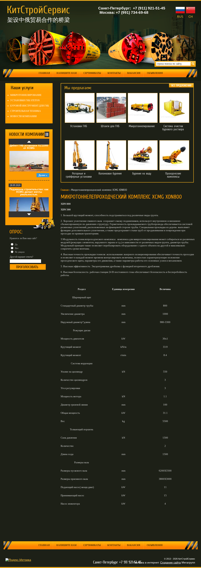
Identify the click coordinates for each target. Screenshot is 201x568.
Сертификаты (92, 73)
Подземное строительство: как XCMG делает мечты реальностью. (28, 182)
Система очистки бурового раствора (173, 128)
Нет (16, 248)
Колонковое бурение (110, 173)
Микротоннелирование (142, 126)
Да (15, 244)
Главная (44, 73)
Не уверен (19, 252)
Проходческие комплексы (173, 175)
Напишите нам (67, 73)
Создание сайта (170, 562)
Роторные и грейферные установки (79, 175)
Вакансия (133, 73)
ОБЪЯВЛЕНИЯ (155, 73)
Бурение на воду (141, 173)
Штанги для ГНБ (110, 126)
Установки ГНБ (78, 126)
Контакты (114, 73)
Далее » (42, 165)
